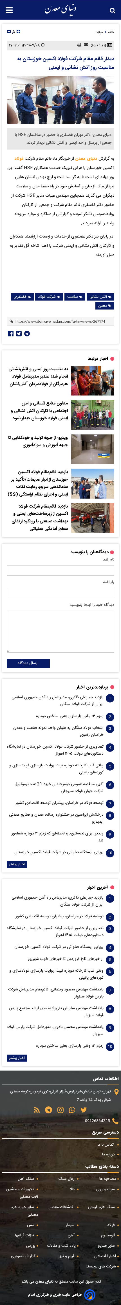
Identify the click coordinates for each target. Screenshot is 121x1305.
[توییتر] (82, 1112)
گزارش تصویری (23, 1256)
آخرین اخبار (97, 887)
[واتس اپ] (70, 1112)
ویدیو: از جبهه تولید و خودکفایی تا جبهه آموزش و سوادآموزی (38, 441)
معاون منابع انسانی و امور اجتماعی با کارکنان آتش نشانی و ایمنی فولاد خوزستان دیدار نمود (39, 411)
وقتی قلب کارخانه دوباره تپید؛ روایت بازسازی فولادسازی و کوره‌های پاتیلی (56, 769)
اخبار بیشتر (17, 864)
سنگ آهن (26, 1179)
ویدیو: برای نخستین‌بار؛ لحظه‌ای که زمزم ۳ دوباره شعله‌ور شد (58, 837)
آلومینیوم (108, 1235)
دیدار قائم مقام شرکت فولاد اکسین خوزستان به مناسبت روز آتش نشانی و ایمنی (65, 63)
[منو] (6, 7)
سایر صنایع (107, 1246)
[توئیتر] (18, 333)
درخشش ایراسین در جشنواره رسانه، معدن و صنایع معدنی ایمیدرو (56, 818)
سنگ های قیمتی (102, 1207)
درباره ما (109, 1154)
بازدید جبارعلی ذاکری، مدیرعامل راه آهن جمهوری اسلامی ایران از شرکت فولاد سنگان (58, 701)
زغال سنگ (67, 1179)
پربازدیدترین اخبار (92, 687)
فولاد (19, 158)
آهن (72, 1235)
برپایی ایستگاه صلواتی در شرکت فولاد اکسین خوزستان (59, 852)
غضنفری (20, 297)
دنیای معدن (86, 158)
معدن (102, 306)
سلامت (72, 297)
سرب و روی (106, 1189)
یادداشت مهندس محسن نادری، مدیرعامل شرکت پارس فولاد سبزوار (55, 1030)
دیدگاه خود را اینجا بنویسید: (91, 605)
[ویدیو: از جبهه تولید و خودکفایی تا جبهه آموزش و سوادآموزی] (92, 449)
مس (31, 1225)
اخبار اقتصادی (105, 1256)
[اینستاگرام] (58, 1112)
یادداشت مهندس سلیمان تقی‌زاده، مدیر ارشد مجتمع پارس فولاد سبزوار (56, 1011)
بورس (30, 1246)
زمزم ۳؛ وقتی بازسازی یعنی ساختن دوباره (70, 716)
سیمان (70, 1225)
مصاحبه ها (107, 1179)
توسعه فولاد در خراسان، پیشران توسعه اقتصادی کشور (59, 803)
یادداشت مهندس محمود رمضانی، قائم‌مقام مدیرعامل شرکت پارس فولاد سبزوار (56, 993)
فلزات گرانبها (25, 1235)
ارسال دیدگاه (28, 663)
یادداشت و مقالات (61, 1246)
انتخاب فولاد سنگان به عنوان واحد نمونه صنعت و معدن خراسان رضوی (58, 731)
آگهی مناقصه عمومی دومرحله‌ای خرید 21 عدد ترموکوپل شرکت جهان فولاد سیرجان (59, 787)
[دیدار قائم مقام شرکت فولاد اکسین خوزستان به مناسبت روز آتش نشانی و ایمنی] (60, 100)
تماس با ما (106, 1144)
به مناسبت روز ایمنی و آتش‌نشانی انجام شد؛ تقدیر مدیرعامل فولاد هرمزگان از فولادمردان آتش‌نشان (38, 377)
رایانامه (108, 582)
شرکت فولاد (47, 297)
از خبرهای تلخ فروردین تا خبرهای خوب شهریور (66, 959)
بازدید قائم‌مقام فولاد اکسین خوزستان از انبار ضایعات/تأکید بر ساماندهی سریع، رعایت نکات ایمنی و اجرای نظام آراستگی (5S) (38, 483)
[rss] (37, 1112)
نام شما (108, 559)
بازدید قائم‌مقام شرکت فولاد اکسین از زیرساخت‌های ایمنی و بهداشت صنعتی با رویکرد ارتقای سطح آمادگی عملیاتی (40, 518)
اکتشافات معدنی (62, 1207)
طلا (73, 1189)
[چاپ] (78, 45)
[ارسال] (84, 45)
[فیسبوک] (10, 333)
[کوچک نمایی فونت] (9, 32)
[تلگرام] (26, 333)
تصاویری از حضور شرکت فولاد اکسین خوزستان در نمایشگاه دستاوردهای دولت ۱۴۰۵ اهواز (55, 750)
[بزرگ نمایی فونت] (18, 32)
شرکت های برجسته (101, 1266)
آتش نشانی (98, 297)
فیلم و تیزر (67, 1256)
